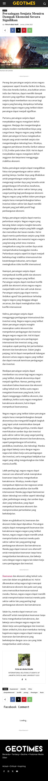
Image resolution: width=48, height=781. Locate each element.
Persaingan (34, 692)
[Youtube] (17, 771)
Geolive (24, 754)
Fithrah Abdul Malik (11, 24)
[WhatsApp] (29, 30)
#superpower (14, 689)
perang (26, 692)
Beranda (6, 754)
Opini (5, 10)
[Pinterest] (24, 30)
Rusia (41, 692)
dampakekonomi (8, 692)
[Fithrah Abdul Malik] (24, 660)
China (30, 689)
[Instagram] (8, 771)
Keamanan (7, 576)
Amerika (23, 689)
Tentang (15, 754)
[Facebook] (12, 30)
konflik (19, 692)
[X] (18, 30)
